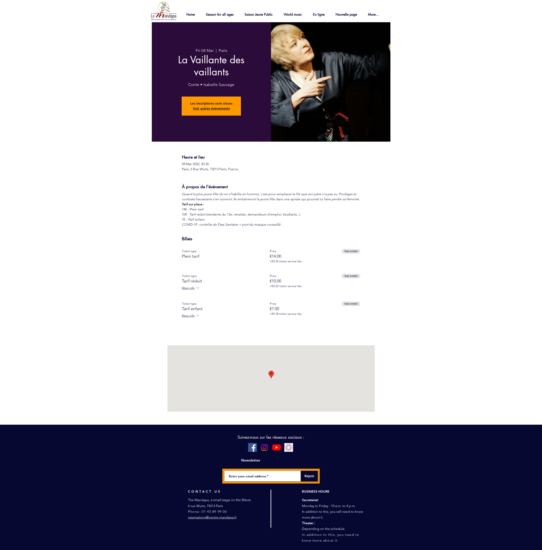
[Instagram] (264, 447)
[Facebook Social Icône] (252, 447)
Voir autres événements (211, 108)
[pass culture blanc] (288, 447)
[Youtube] (276, 447)
